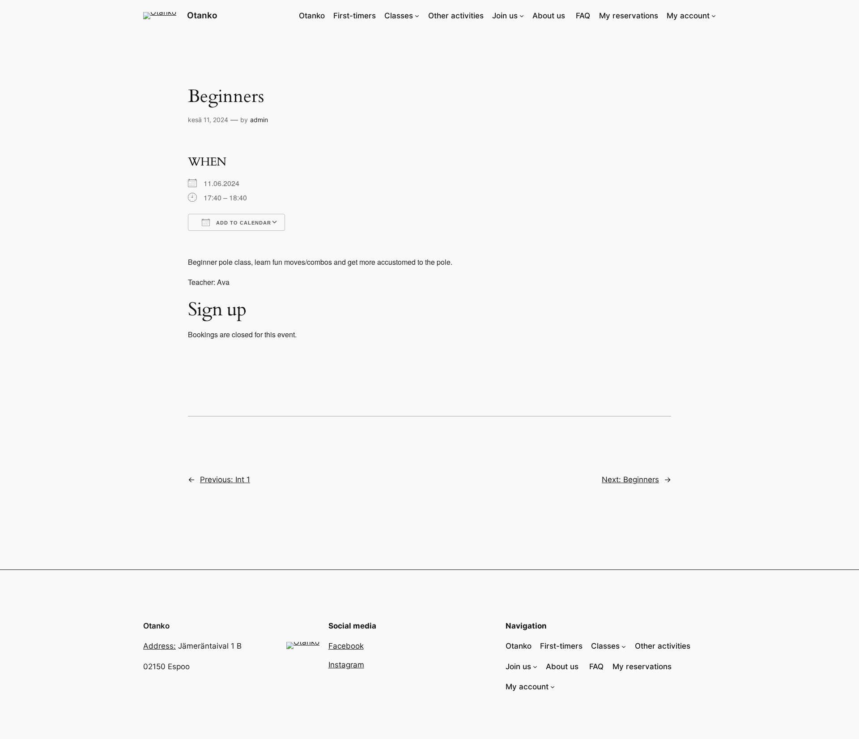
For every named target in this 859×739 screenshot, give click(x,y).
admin (259, 119)
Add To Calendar (242, 222)
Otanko (202, 15)
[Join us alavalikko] (521, 15)
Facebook (346, 645)
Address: (159, 645)
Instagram (346, 664)
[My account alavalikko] (713, 15)
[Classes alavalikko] (417, 15)
